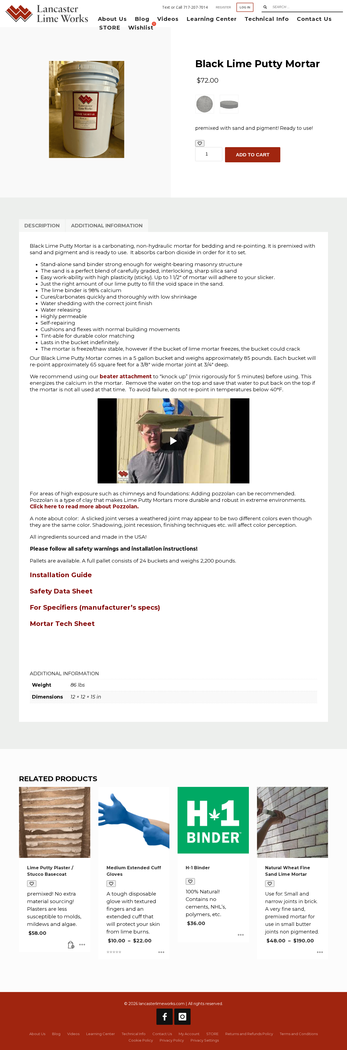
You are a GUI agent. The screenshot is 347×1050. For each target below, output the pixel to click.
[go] (265, 7)
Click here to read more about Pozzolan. (84, 506)
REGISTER (223, 7)
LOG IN (245, 7)
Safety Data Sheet (61, 591)
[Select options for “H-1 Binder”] (240, 935)
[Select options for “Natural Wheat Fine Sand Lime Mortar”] (319, 952)
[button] (71, 945)
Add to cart (252, 154)
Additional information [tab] (107, 226)
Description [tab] (42, 226)
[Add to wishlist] (199, 143)
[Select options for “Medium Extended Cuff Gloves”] (161, 952)
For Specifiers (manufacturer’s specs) (95, 607)
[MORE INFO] (82, 945)
